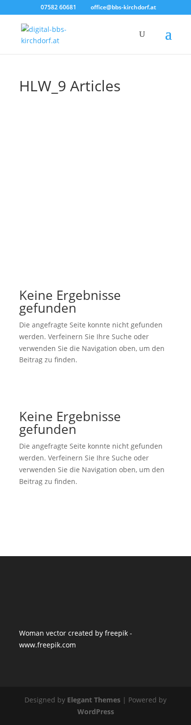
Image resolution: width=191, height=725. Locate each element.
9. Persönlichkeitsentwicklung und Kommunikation (99, 159)
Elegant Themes (93, 699)
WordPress (95, 711)
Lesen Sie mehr (95, 261)
